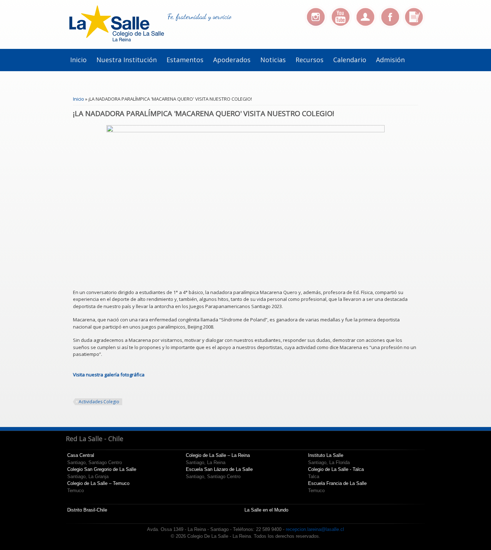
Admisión (390, 59)
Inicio (78, 59)
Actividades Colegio (99, 402)
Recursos (309, 59)
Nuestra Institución (126, 59)
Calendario (349, 59)
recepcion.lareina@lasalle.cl (315, 529)
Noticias (273, 59)
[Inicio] (116, 39)
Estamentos (184, 59)
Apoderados (232, 59)
